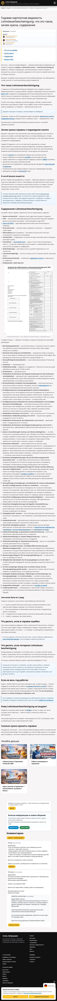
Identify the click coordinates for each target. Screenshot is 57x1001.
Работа (9, 8)
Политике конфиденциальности (33, 993)
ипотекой (22, 171)
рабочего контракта (46, 700)
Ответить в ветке (14, 925)
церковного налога (37, 258)
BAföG (45, 159)
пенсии (11, 155)
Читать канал (24, 827)
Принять (15, 996)
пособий (27, 157)
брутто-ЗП (4, 94)
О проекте (32, 959)
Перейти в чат (13, 827)
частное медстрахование (21, 529)
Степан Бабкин (10, 42)
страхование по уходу (41, 529)
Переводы (32, 947)
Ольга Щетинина (11, 39)
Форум (4, 963)
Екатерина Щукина (11, 36)
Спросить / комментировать (16, 838)
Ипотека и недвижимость (37, 944)
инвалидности (44, 385)
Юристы (32, 951)
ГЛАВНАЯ (3, 8)
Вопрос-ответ (9, 59)
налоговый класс (19, 242)
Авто (31, 949)
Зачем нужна (9, 53)
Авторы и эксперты (35, 957)
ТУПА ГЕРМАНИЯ (10, 936)
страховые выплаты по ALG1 (36, 686)
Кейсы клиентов (7, 959)
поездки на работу (27, 474)
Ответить (11, 866)
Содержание (8, 56)
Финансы (5, 978)
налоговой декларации (11, 639)
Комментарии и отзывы (9, 961)
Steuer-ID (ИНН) (8, 223)
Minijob (29, 710)
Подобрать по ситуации (9, 957)
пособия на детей (41, 585)
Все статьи (5, 969)
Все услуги (32, 938)
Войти (12, 808)
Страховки (5, 980)
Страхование (33, 942)
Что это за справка (10, 50)
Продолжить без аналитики (42, 996)
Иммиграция (33, 940)
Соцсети (32, 961)
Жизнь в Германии (8, 982)
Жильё (4, 976)
